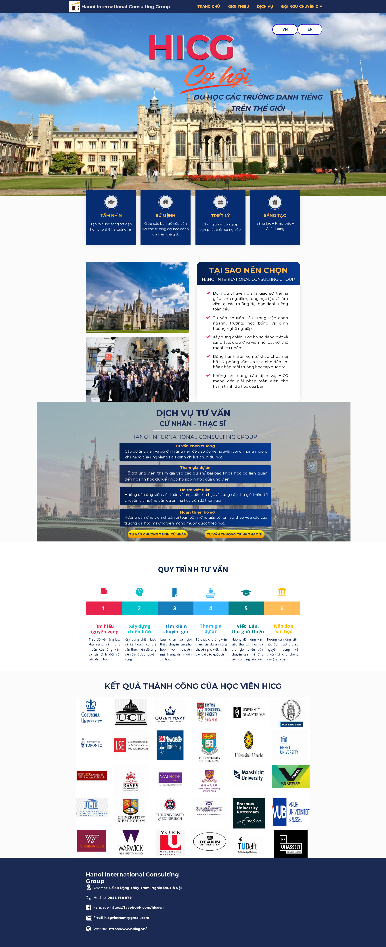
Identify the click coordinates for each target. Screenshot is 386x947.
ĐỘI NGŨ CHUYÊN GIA (301, 6)
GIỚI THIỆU (238, 6)
